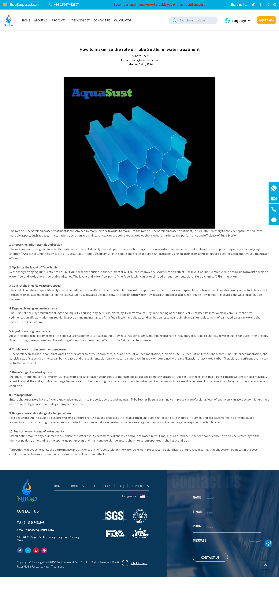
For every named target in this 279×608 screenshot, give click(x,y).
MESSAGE (199, 540)
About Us (41, 20)
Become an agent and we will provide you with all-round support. (159, 4)
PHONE (198, 526)
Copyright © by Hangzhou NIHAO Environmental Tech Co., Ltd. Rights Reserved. (64, 562)
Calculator (123, 20)
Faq (121, 485)
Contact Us (102, 20)
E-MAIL (197, 512)
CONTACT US (210, 557)
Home (26, 20)
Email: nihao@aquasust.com (35, 530)
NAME (197, 497)
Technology (80, 20)
